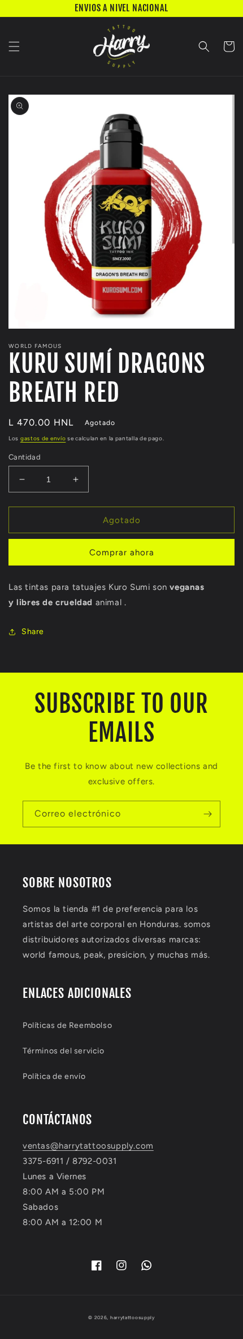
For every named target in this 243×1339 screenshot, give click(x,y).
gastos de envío (43, 438)
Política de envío (54, 1076)
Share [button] (32, 631)
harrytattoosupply (132, 1317)
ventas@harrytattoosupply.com (88, 1146)
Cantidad (24, 457)
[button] (14, 46)
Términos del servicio (64, 1051)
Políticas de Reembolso (67, 1025)
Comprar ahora (121, 552)
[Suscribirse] (207, 814)
